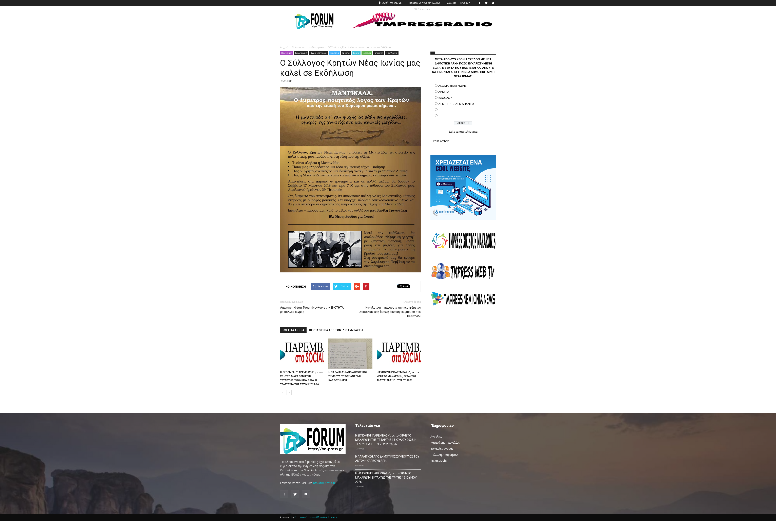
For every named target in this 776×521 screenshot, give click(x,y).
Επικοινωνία (438, 461)
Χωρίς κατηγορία (319, 53)
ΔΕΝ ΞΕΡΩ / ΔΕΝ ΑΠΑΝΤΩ (456, 104)
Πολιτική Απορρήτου (444, 455)
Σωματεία (334, 53)
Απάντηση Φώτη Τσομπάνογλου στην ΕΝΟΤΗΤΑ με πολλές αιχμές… (312, 310)
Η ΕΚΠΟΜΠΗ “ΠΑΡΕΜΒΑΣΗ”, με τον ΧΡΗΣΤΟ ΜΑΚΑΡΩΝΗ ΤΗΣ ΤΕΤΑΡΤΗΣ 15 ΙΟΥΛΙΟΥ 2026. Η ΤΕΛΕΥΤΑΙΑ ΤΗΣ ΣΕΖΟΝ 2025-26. (385, 440)
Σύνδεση (452, 2)
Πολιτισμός (286, 53)
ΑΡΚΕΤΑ (443, 92)
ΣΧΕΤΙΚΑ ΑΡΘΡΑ (293, 330)
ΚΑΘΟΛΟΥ (445, 98)
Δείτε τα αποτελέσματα (463, 131)
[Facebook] (480, 2)
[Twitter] (486, 2)
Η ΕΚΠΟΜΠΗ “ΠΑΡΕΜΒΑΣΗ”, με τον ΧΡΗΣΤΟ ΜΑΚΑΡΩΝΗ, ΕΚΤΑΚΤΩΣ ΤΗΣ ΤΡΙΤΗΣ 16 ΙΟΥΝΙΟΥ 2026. (398, 376)
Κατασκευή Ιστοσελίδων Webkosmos (315, 517)
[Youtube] (493, 2)
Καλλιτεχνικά (301, 53)
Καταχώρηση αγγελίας (445, 442)
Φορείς (356, 53)
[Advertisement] (463, 344)
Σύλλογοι (367, 53)
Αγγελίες (436, 436)
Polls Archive (441, 141)
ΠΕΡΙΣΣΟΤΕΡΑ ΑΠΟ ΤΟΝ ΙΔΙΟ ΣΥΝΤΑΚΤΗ (336, 330)
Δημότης (378, 53)
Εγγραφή (465, 2)
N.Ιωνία (346, 53)
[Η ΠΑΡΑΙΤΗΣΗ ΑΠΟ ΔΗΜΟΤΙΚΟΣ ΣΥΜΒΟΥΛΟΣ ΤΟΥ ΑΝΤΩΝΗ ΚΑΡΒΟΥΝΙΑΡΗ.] (350, 354)
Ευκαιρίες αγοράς (441, 448)
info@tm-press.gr (324, 483)
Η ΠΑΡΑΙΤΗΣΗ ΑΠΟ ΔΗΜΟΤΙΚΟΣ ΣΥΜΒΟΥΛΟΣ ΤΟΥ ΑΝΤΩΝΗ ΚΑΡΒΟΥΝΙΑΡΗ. (347, 376)
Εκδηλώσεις (391, 53)
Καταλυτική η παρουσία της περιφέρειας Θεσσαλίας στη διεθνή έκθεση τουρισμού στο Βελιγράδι (390, 312)
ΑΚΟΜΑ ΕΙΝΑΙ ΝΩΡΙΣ (452, 86)
